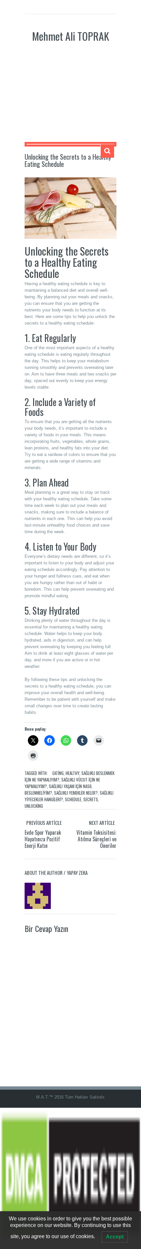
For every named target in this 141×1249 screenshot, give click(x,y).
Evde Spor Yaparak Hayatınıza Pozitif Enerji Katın (43, 839)
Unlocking (34, 806)
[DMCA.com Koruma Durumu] (70, 1177)
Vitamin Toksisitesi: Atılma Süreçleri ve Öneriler (96, 839)
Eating (58, 773)
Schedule (73, 799)
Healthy (72, 773)
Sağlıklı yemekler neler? (76, 792)
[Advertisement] (70, 98)
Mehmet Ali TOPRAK (70, 36)
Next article (102, 822)
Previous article (44, 822)
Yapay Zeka (77, 872)
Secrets (90, 799)
